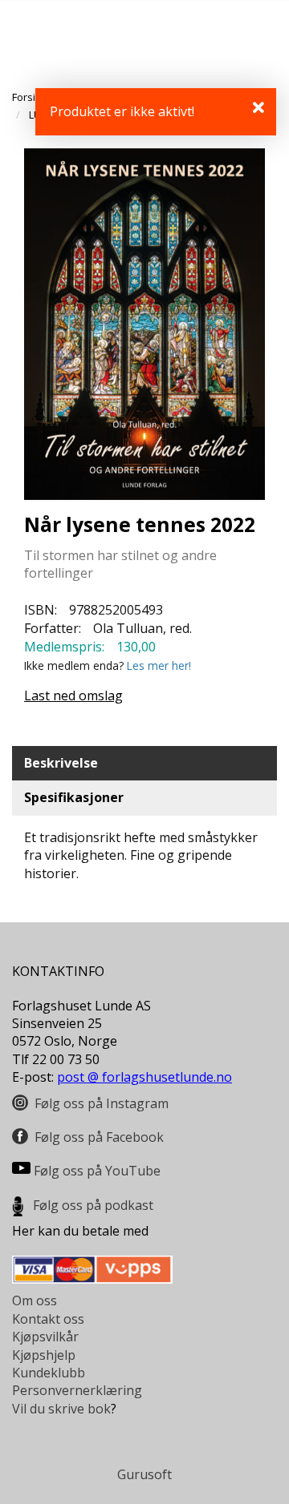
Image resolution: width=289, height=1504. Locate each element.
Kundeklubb (48, 1372)
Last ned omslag (73, 695)
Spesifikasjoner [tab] (74, 797)
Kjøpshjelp (43, 1355)
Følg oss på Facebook (99, 1137)
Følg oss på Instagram (102, 1103)
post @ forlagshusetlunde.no (144, 1077)
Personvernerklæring (77, 1390)
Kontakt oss (48, 1319)
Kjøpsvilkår (45, 1336)
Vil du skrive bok (61, 1408)
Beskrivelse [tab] (61, 763)
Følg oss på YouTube (97, 1170)
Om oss (34, 1300)
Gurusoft (144, 1474)
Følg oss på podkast (93, 1205)
